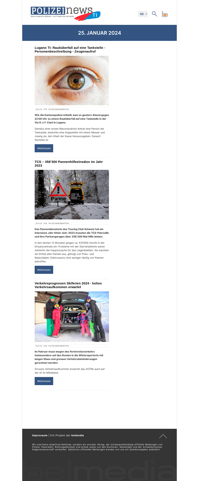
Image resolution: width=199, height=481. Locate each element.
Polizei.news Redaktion (59, 109)
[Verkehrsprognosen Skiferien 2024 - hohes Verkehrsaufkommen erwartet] (72, 316)
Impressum (40, 435)
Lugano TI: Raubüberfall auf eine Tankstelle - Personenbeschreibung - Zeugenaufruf (70, 49)
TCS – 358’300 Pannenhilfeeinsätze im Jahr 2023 (69, 163)
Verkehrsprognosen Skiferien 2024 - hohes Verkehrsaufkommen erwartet (68, 285)
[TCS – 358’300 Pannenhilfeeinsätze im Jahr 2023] (72, 194)
